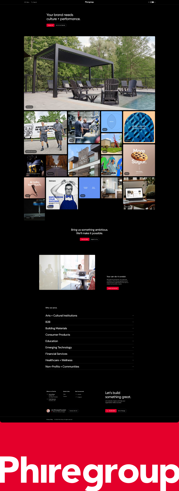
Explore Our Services (112, 288)
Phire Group (29, 107)
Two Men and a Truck (31, 151)
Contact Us (50, 25)
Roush (71, 140)
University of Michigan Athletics (33, 173)
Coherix (28, 217)
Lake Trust (72, 173)
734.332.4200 (112, 410)
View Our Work (84, 239)
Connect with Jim (73, 410)
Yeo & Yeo (50, 173)
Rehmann (50, 206)
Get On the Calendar (60, 25)
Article (105, 130)
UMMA (104, 151)
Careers (65, 396)
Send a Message (121, 410)
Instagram (79, 397)
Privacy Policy (49, 419)
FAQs (64, 394)
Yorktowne (105, 195)
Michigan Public (106, 173)
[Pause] (35, 107)
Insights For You (94, 239)
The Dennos (128, 140)
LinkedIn (79, 394)
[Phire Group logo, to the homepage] (89, 2)
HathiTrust (127, 206)
